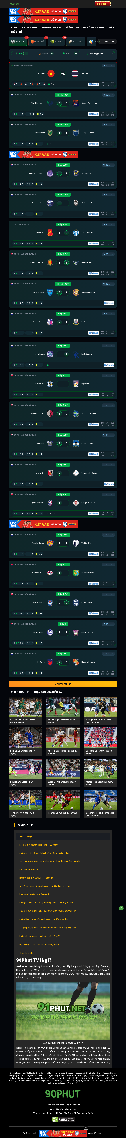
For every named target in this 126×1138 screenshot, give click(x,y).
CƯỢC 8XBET (102, 4)
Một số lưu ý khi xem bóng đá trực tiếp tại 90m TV (39, 944)
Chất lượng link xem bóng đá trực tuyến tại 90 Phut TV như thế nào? (47, 911)
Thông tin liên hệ (26, 953)
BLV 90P (71, 53)
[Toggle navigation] (115, 4)
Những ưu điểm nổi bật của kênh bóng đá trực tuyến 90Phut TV (45, 853)
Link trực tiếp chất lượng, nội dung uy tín (36, 878)
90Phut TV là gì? (26, 836)
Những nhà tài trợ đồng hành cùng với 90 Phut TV (39, 936)
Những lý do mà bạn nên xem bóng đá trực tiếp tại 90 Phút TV (45, 919)
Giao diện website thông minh (31, 869)
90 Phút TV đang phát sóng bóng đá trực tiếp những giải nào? (45, 886)
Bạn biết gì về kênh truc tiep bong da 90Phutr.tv (38, 845)
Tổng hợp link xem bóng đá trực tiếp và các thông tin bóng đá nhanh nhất (50, 861)
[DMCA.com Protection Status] (63, 1119)
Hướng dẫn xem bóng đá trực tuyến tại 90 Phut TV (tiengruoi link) (46, 902)
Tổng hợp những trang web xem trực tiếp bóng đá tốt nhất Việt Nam (47, 927)
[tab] (18, 41)
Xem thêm (61, 684)
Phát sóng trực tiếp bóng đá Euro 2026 (35, 894)
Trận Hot (47, 53)
